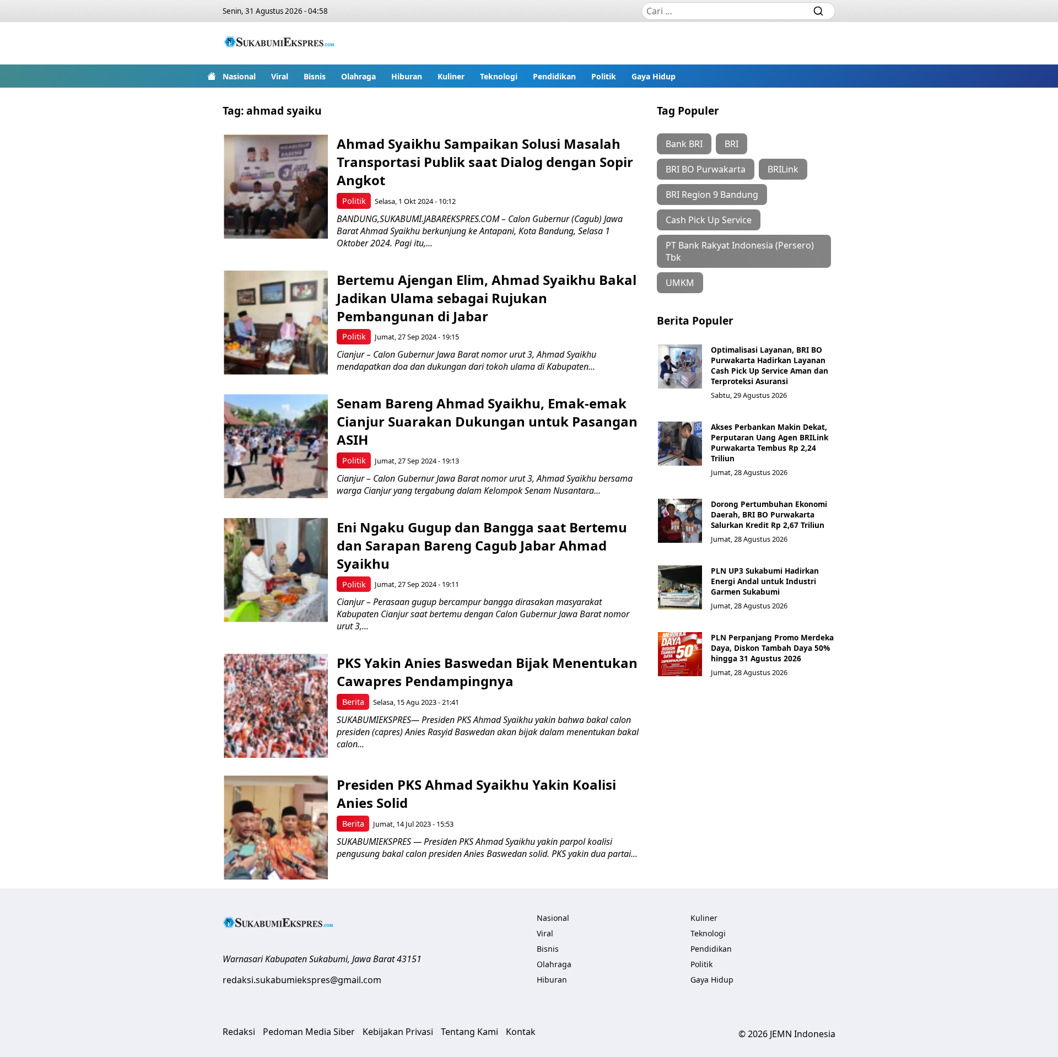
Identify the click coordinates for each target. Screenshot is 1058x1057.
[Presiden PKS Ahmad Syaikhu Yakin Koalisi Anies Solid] (276, 827)
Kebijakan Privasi (398, 1032)
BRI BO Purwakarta (706, 169)
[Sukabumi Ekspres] (279, 43)
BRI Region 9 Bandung (712, 194)
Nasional (239, 76)
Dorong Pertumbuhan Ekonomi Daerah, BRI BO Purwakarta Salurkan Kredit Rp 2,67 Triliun (769, 514)
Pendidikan (554, 76)
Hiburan (406, 76)
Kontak (521, 1032)
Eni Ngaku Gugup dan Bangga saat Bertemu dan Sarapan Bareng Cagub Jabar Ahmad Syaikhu (482, 545)
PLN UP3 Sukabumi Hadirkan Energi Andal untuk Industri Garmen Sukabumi (765, 581)
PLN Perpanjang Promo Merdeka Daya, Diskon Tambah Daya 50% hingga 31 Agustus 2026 (772, 648)
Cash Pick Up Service (709, 220)
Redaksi (239, 1032)
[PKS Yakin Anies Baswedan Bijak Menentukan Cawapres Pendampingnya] (276, 706)
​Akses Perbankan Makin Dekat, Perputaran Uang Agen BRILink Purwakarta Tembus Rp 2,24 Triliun (769, 442)
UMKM (680, 283)
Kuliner (451, 76)
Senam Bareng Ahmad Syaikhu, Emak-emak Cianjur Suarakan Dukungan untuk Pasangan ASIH (487, 421)
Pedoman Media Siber (309, 1032)
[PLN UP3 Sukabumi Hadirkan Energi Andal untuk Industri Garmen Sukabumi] (680, 587)
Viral (279, 76)
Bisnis (315, 76)
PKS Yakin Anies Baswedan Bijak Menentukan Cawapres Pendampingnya (487, 672)
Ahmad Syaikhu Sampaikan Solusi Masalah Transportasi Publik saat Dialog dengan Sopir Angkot (485, 161)
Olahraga (358, 76)
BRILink (783, 169)
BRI (731, 144)
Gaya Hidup (653, 76)
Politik (603, 76)
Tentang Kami (469, 1032)
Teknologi (498, 76)
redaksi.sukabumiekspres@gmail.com (302, 980)
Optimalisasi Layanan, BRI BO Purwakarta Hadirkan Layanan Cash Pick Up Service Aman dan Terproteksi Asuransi (769, 365)
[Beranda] (211, 76)
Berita (353, 702)
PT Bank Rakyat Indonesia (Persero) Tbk (740, 251)
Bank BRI (684, 144)
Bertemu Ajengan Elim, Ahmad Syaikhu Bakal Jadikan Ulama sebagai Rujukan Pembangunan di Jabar (486, 298)
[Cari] (818, 11)
